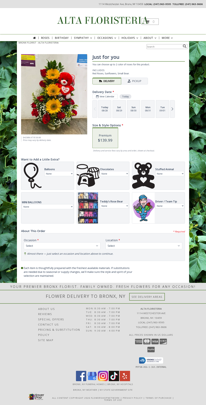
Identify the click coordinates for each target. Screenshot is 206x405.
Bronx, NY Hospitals (120, 384)
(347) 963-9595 (162, 4)
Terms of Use (113, 400)
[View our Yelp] (125, 380)
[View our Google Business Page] (92, 380)
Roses (45, 38)
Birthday (62, 38)
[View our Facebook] (81, 380)
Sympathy (81, 38)
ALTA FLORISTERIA (103, 21)
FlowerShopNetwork (105, 397)
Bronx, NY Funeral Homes (89, 384)
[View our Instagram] (103, 380)
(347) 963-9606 (194, 4)
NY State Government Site (116, 389)
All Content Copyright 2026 (71, 397)
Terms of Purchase (159, 397)
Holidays (128, 38)
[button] (150, 22)
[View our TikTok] (114, 380)
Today (125, 96)
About (148, 38)
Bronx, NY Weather (85, 389)
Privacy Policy (133, 397)
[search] (184, 46)
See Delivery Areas (147, 297)
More (166, 38)
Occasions (105, 38)
